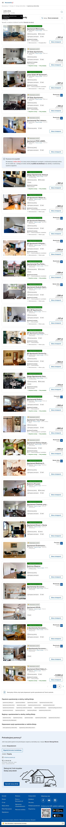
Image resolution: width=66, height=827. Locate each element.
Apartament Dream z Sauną (37, 525)
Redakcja (31, 799)
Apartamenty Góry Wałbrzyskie (9, 720)
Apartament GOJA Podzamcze (33, 608)
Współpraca (5, 812)
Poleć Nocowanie (7, 809)
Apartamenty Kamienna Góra (34, 705)
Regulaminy (31, 809)
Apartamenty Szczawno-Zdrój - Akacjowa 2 (35, 588)
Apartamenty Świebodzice (40, 707)
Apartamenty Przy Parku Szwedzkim (35, 265)
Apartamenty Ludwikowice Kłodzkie (24, 707)
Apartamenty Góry (7, 717)
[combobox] (52, 18)
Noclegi (12, 6)
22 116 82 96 (7, 760)
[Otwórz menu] (3, 3)
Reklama (17, 796)
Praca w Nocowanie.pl (19, 800)
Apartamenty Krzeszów (8, 710)
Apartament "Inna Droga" (36, 420)
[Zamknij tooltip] (21, 16)
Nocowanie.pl (5, 6)
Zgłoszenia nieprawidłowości (20, 805)
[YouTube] (49, 800)
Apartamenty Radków (20, 702)
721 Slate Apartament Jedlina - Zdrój (34, 53)
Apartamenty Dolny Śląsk (40, 717)
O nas (3, 802)
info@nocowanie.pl (9, 757)
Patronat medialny (20, 809)
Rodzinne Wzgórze (33, 566)
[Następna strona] (63, 686)
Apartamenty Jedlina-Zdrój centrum (27, 727)
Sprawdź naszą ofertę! (11, 784)
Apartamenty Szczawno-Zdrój (46, 702)
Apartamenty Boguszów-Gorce (55, 707)
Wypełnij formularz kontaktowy (12, 750)
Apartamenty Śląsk (29, 717)
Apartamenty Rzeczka (20, 710)
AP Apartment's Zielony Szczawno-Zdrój (35, 334)
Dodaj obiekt (32, 796)
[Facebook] (43, 800)
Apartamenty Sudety (17, 717)
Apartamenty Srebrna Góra (8, 705)
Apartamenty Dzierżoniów (48, 705)
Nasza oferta (5, 806)
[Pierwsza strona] (48, 686)
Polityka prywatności (34, 806)
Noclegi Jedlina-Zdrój (20, 6)
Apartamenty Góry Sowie (54, 717)
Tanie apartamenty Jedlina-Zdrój (10, 727)
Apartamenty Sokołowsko (8, 707)
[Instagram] (55, 800)
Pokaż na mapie (38, 30)
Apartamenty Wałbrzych (8, 702)
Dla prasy (31, 802)
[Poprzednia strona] (51, 686)
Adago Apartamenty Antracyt (37, 175)
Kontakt (4, 796)
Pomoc (4, 799)
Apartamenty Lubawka (32, 702)
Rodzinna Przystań (33, 484)
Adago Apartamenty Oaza (36, 376)
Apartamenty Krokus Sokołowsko (34, 400)
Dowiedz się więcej (29, 22)
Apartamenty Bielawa (32, 710)
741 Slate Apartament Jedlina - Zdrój (34, 98)
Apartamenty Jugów (21, 705)
